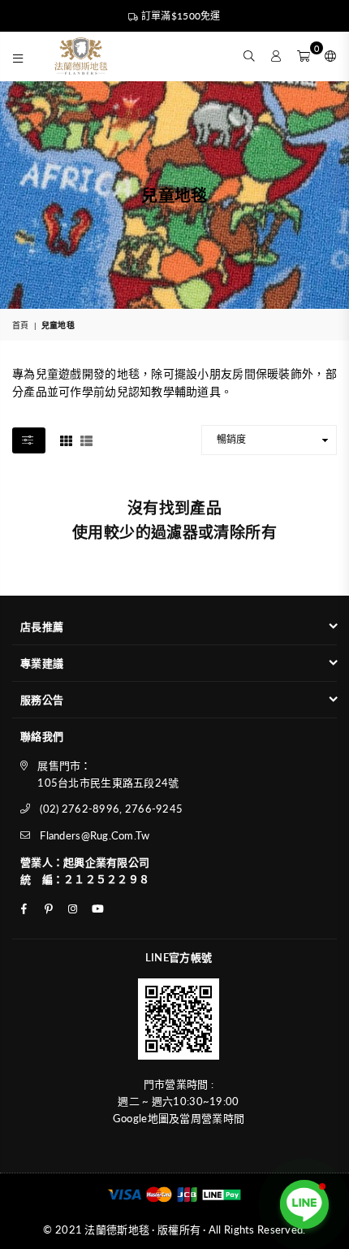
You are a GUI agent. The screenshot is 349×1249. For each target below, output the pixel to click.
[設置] (327, 56)
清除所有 (245, 532)
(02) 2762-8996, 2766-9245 (111, 808)
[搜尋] (249, 56)
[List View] (86, 439)
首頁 (20, 325)
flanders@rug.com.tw (94, 835)
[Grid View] (66, 439)
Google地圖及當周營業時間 (178, 1118)
